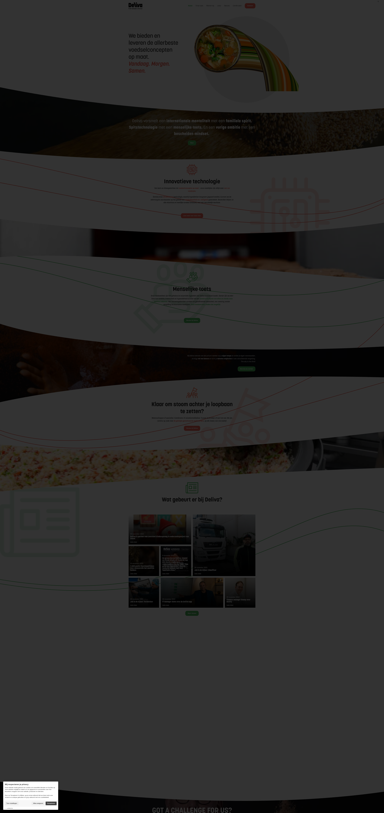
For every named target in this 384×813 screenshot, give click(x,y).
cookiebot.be (10, 808)
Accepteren (51, 803)
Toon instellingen (11, 803)
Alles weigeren (38, 803)
